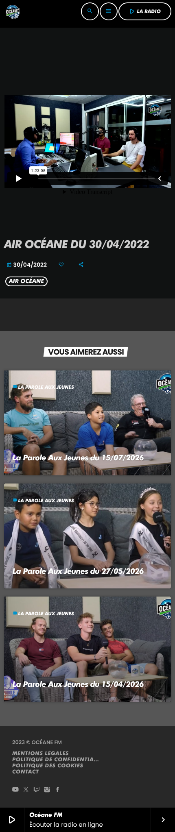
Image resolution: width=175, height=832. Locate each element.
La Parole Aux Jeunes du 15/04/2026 (78, 684)
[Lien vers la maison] (12, 11)
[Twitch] (36, 790)
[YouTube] (15, 790)
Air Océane (26, 281)
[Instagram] (47, 790)
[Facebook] (58, 790)
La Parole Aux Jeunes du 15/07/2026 (78, 457)
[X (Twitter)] (26, 790)
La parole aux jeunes (46, 387)
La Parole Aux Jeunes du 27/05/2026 (78, 571)
